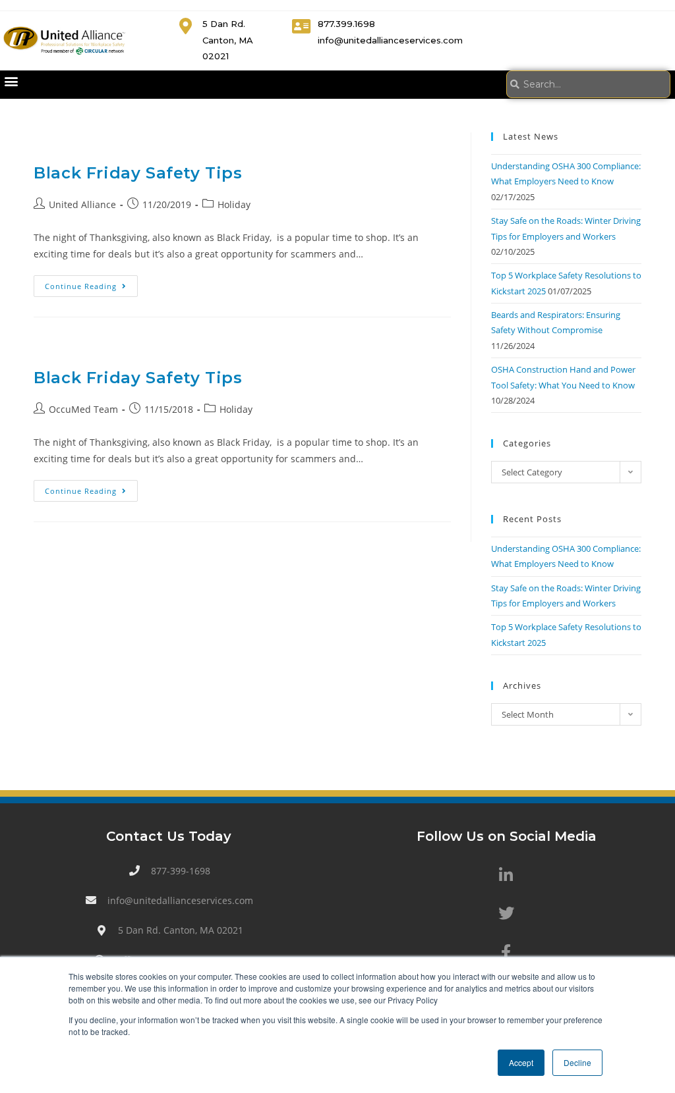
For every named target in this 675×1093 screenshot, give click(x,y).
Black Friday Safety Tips (138, 172)
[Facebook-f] (506, 951)
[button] (11, 81)
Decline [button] (577, 1062)
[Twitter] (506, 913)
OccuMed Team (83, 409)
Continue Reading (91, 283)
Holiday (234, 204)
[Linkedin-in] (506, 875)
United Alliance (82, 204)
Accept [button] (521, 1062)
